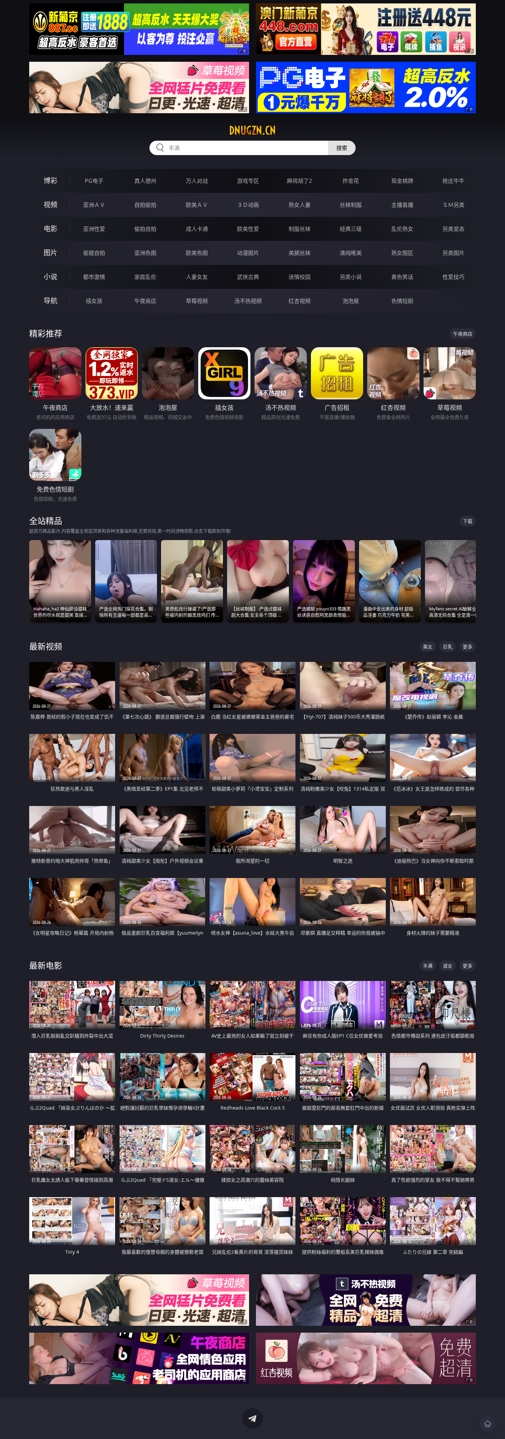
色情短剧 (402, 301)
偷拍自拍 (145, 229)
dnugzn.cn (252, 130)
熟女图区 (402, 253)
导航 (50, 300)
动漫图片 (248, 253)
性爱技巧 (453, 277)
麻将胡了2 (299, 181)
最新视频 (45, 646)
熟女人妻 (300, 205)
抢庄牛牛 (453, 181)
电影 (50, 228)
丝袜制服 (351, 205)
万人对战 (197, 181)
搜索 (341, 148)
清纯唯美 (351, 253)
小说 (50, 276)
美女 (428, 646)
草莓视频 (197, 301)
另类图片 (453, 253)
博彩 (50, 180)
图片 (50, 252)
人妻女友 (197, 277)
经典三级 (351, 229)
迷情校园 (300, 277)
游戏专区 (248, 181)
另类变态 (453, 229)
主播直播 (402, 205)
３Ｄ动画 (248, 205)
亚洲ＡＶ (94, 205)
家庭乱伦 (145, 277)
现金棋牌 (402, 181)
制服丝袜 (300, 229)
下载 (467, 521)
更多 (467, 646)
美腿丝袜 (300, 253)
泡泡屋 (351, 301)
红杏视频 (300, 301)
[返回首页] (487, 1424)
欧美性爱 (248, 229)
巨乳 (447, 646)
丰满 (428, 965)
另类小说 (351, 277)
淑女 (447, 965)
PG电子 (94, 181)
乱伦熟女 (402, 229)
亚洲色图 (145, 253)
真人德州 (145, 181)
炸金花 (351, 181)
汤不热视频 (248, 301)
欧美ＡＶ (197, 205)
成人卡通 (197, 229)
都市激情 (94, 277)
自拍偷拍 (145, 205)
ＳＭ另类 (453, 205)
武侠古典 (248, 277)
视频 (50, 204)
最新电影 (45, 965)
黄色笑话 (402, 277)
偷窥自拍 (94, 253)
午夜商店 (145, 301)
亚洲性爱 (94, 229)
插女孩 (94, 301)
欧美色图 (197, 253)
